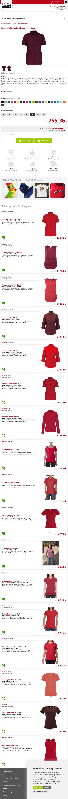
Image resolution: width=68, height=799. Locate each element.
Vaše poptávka (7, 771)
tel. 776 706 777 (61, 9)
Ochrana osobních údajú (10, 778)
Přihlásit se (59, 3)
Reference (6, 788)
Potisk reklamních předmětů (11, 785)
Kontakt (5, 795)
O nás (5, 782)
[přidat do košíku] (3, 237)
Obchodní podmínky (9, 775)
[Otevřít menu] (66, 2)
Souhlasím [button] (37, 787)
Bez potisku (25, 140)
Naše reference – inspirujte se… (22, 180)
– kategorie (15, 18)
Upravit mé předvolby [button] (40, 791)
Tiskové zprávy (7, 792)
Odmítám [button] (46, 787)
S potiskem (44, 140)
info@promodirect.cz (60, 8)
